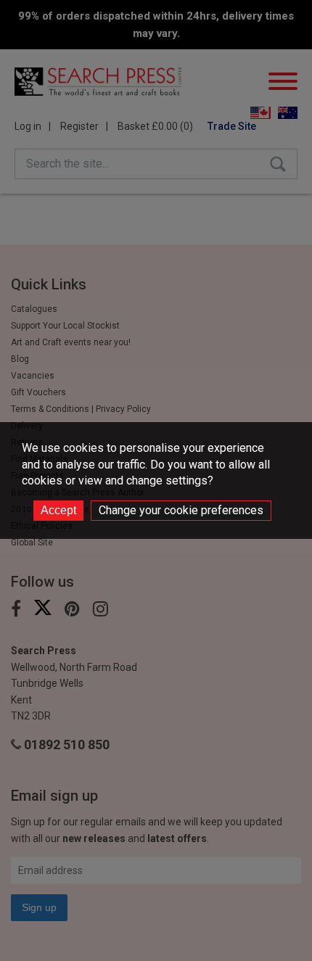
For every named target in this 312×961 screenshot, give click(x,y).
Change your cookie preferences (181, 510)
